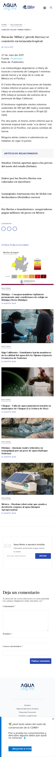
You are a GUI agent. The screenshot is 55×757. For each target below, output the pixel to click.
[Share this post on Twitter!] (9, 229)
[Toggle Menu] (45, 8)
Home (4, 25)
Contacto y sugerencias (28, 716)
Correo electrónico (13, 646)
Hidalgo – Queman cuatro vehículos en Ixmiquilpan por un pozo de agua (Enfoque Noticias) (24, 451)
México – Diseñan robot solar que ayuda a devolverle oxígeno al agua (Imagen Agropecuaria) (24, 507)
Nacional (6, 288)
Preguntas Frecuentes (27, 712)
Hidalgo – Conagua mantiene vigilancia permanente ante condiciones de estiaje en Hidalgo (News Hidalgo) (24, 297)
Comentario (9, 606)
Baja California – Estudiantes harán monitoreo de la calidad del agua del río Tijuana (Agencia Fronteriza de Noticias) (26, 355)
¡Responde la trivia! (21, 749)
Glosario (27, 705)
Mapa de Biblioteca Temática (27, 709)
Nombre (7, 634)
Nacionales (16, 25)
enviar (43, 556)
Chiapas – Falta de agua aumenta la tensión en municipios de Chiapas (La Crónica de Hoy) (26, 407)
